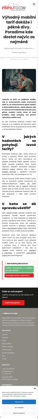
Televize (5, 338)
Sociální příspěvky (8, 353)
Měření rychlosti (7, 347)
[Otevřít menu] (34, 4)
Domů (2, 57)
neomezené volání (14, 228)
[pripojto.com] (13, 5)
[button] (35, 388)
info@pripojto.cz (7, 371)
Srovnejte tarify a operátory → (18, 275)
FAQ (3, 356)
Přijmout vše (19, 402)
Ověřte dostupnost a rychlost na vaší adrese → (19, 269)
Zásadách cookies (20, 396)
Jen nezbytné (19, 407)
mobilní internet (9, 172)
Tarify (4, 341)
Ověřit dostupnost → (13, 303)
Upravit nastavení (19, 413)
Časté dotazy (7, 350)
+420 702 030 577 (8, 369)
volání (12, 169)
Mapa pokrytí (6, 344)
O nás (4, 359)
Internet (5, 334)
